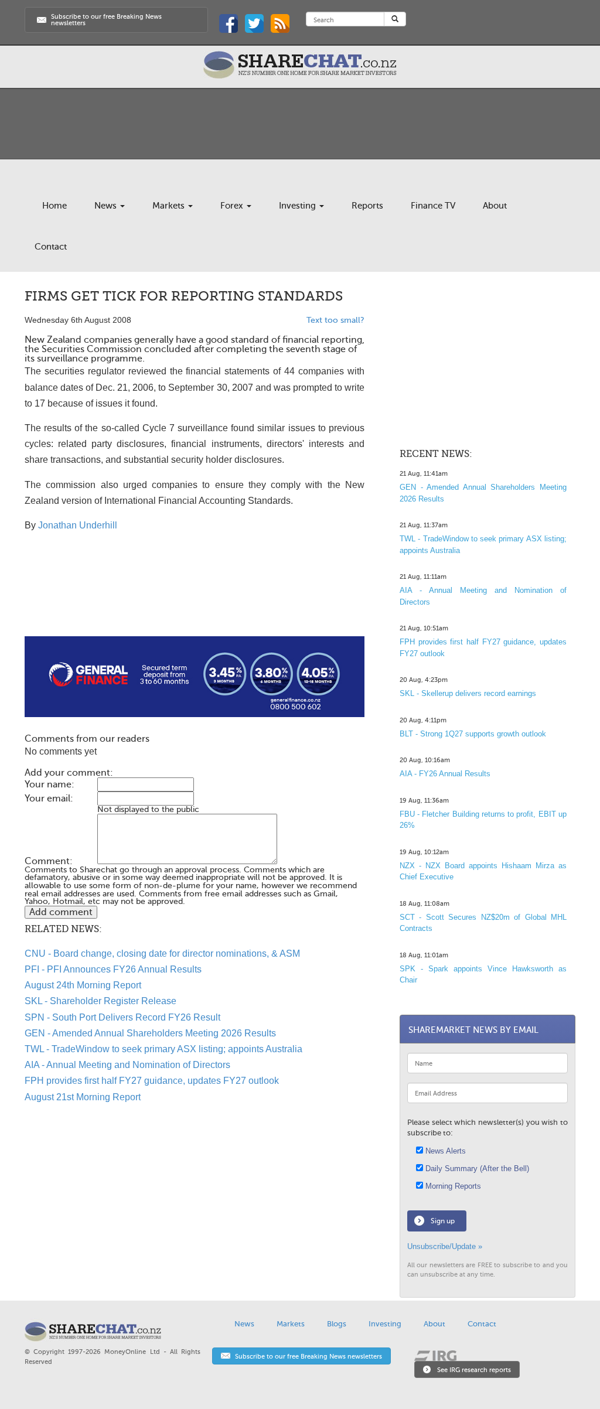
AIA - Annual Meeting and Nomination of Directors (127, 1065)
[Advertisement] (194, 598)
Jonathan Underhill (77, 525)
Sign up (443, 1221)
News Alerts (444, 1151)
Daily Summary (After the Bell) (476, 1168)
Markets (169, 205)
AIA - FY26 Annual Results (445, 773)
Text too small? (335, 320)
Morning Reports (452, 1186)
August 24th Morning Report (83, 985)
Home (54, 205)
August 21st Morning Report (83, 1097)
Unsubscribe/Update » (444, 1246)
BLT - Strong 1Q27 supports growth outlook (473, 733)
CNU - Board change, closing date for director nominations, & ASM (162, 953)
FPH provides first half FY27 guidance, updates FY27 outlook (152, 1081)
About (495, 205)
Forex (233, 205)
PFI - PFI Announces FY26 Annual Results (113, 969)
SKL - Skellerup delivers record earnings (468, 693)
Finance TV (433, 205)
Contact (51, 246)
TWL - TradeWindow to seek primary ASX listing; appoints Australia (163, 1049)
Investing (298, 205)
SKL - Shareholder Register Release (100, 1001)
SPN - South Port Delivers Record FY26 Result (122, 1017)
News (106, 205)
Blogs (336, 1323)
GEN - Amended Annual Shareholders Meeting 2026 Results (150, 1033)
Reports (367, 205)
